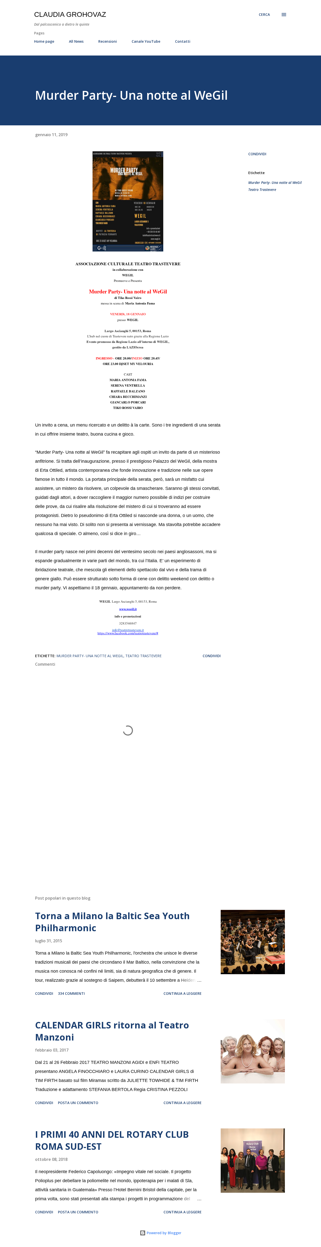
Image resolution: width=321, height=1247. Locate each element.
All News (76, 41)
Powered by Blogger (163, 1232)
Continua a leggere (183, 993)
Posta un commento (78, 1102)
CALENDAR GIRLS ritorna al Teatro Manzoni (112, 1031)
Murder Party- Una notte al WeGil (275, 182)
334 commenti (71, 993)
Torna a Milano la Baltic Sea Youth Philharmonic (112, 922)
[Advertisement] (120, 833)
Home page (44, 41)
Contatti (182, 41)
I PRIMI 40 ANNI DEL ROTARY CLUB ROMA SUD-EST (112, 1140)
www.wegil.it (128, 608)
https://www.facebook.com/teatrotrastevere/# (128, 633)
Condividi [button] (257, 153)
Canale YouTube (146, 41)
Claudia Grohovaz (70, 14)
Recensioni (107, 41)
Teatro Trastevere (262, 189)
